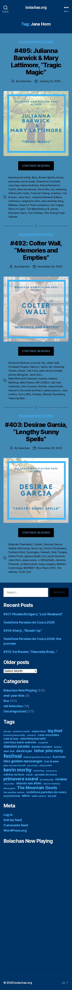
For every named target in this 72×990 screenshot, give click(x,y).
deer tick (9, 751)
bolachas (25, 81)
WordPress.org (15, 830)
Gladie (12, 370)
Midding (13, 382)
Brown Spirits (47, 177)
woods (52, 795)
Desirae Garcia (53, 544)
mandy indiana (47, 378)
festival (12, 756)
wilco (26, 795)
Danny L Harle (38, 366)
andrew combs (21, 731)
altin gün (7, 731)
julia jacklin (45, 765)
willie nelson (38, 796)
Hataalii (45, 552)
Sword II (13, 390)
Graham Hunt (16, 552)
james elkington (18, 374)
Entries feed (12, 820)
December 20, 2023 (50, 448)
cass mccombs (48, 735)
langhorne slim (31, 201)
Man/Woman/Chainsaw (22, 378)
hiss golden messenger (22, 761)
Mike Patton (27, 382)
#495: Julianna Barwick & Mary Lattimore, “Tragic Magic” (36, 61)
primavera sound (20, 778)
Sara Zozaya (29, 386)
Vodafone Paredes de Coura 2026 (29, 622)
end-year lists (13, 695)
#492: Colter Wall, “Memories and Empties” (36, 250)
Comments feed (15, 825)
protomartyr (47, 779)
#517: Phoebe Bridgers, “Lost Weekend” (33, 614)
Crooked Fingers (18, 366)
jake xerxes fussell (50, 370)
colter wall (52, 362)
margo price (51, 771)
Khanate (13, 564)
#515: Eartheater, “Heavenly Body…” (30, 652)
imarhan (56, 193)
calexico (31, 735)
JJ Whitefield (46, 560)
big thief (55, 730)
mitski (29, 774)
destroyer (24, 751)
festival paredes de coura (37, 757)
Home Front (15, 556)
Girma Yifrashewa (55, 548)
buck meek (28, 181)
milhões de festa (13, 774)
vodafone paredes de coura (46, 792)
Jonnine (60, 560)
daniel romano (41, 746)
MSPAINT (29, 568)
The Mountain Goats (37, 787)
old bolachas (13, 706)
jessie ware (29, 560)
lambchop (38, 770)
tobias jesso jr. (52, 390)
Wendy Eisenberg (54, 394)
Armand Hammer (19, 362)
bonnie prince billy (19, 177)
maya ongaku (46, 564)
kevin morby (17, 770)
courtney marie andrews (23, 185)
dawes (58, 746)
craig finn (43, 742)
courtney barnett (33, 738)
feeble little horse (19, 548)
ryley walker (9, 784)
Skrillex (42, 386)
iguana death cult (35, 556)
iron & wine (51, 761)
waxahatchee (11, 795)
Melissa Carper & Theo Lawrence (28, 205)
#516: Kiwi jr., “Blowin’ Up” (22, 630)
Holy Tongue (59, 552)
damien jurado (16, 746)
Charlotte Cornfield (48, 181)
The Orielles (35, 213)
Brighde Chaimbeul (20, 544)
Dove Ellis (43, 189)
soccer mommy (51, 783)
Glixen (22, 370)
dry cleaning (58, 189)
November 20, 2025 (50, 266)
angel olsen (39, 731)
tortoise (37, 394)
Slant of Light (16, 209)
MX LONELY (43, 382)
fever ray (36, 548)
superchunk (55, 386)
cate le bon (10, 738)
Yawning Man (16, 398)
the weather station (13, 792)
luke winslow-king (52, 201)
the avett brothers (31, 390)
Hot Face (32, 370)
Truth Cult (25, 572)
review (61, 779)
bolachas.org (36, 7)
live (6, 701)
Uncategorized (14, 711)
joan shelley (32, 765)
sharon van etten (29, 783)
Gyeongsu (32, 552)
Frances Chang (40, 193)
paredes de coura (46, 774)
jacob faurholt (55, 556)
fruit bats (59, 757)
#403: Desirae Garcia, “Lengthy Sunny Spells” (36, 432)
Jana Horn (24, 197)
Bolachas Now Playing (36, 41)
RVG (53, 568)
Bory (35, 177)
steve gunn (9, 788)
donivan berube (26, 189)
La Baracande (28, 564)
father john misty (18, 193)
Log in (7, 815)
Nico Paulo (42, 568)
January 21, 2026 (49, 81)
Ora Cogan (57, 205)
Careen (37, 544)
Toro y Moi (24, 394)
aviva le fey (38, 362)
